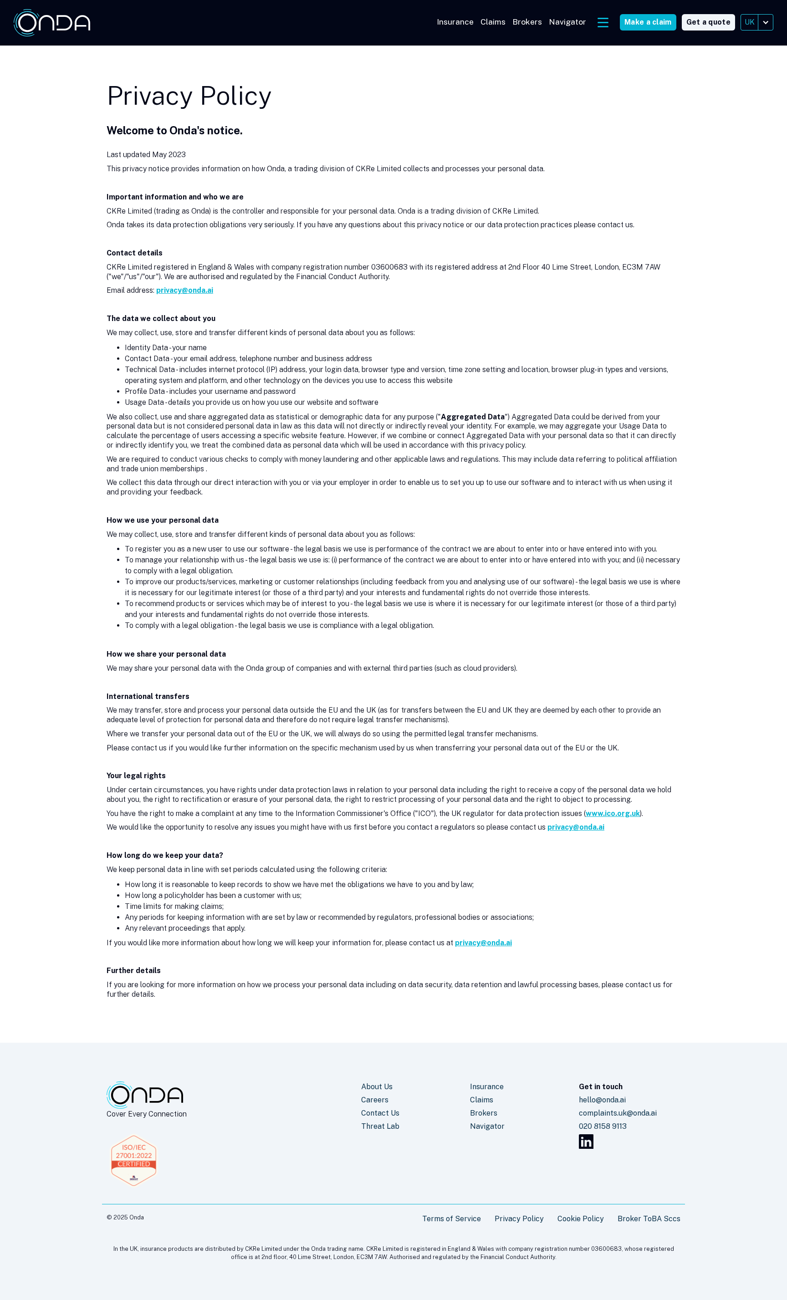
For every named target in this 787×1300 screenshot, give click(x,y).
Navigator (567, 21)
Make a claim (648, 22)
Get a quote (708, 22)
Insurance (455, 21)
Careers (374, 1100)
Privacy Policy (519, 1218)
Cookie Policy (580, 1218)
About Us (377, 1086)
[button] (757, 22)
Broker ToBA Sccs (649, 1218)
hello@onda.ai (602, 1100)
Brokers (527, 21)
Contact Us (380, 1113)
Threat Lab (380, 1126)
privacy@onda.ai (184, 290)
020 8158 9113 (603, 1126)
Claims (493, 21)
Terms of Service (451, 1218)
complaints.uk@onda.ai (618, 1113)
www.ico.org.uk (613, 813)
